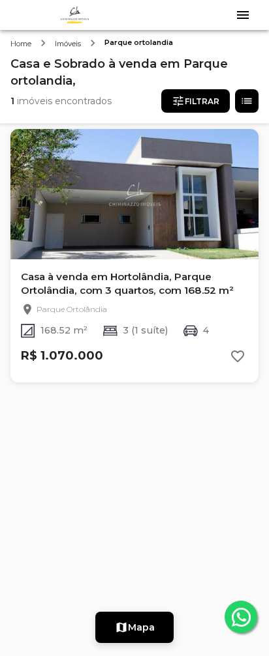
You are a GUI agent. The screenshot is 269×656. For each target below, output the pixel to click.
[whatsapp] (241, 617)
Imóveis (68, 43)
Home (20, 43)
